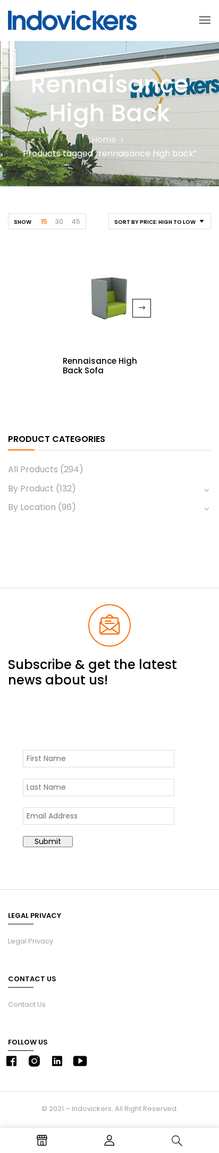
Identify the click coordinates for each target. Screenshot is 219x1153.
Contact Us (27, 1004)
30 (59, 221)
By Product (31, 488)
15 (44, 221)
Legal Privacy (30, 941)
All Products (33, 469)
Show (22, 222)
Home (103, 139)
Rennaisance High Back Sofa (100, 365)
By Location (32, 507)
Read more (141, 308)
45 (75, 221)
